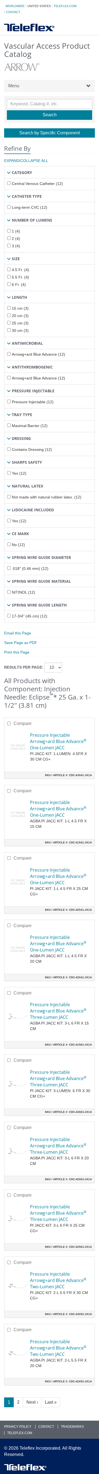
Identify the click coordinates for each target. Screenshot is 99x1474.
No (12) (18, 544)
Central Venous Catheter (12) (37, 183)
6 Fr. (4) (19, 284)
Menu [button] (13, 85)
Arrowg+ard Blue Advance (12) (38, 354)
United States (39, 6)
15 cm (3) (20, 308)
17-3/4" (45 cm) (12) (29, 616)
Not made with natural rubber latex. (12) (46, 497)
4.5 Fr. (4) (20, 270)
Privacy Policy (17, 1427)
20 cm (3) (20, 316)
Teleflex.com (65, 6)
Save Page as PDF (20, 642)
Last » (51, 1402)
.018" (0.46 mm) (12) (30, 568)
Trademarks (72, 1427)
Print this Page (16, 652)
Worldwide (15, 6)
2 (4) (16, 238)
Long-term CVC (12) (29, 207)
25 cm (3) (20, 323)
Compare (22, 723)
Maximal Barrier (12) (30, 425)
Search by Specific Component (49, 132)
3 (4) (16, 246)
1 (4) (16, 231)
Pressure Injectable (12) (33, 402)
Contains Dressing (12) (32, 449)
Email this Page (17, 633)
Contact (13, 12)
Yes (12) (19, 473)
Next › (32, 1402)
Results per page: (23, 667)
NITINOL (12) (23, 592)
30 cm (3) (20, 330)
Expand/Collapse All (26, 160)
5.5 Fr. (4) (20, 277)
